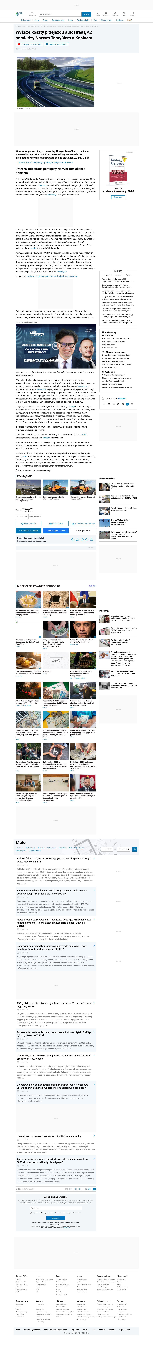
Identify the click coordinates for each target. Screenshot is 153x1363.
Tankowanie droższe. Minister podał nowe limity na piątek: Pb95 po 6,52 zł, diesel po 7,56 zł (117, 304)
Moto (95, 20)
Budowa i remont (122, 1196)
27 (118, 404)
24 (104, 404)
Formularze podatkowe (124, 1224)
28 (123, 404)
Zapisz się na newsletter (86, 523)
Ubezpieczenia (41, 1194)
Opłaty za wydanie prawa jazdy (113, 375)
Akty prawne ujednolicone (64, 1224)
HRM (37, 1201)
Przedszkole (40, 1214)
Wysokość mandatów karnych (113, 381)
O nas (18, 1239)
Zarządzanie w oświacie (44, 1224)
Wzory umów (121, 1221)
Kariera (85, 1239)
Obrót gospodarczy (22, 1194)
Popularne (108, 275)
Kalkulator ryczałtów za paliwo (113, 342)
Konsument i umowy (63, 1194)
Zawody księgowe (21, 1199)
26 (114, 404)
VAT (84, 434)
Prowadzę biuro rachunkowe (106, 1191)
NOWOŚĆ (118, 188)
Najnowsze (118, 275)
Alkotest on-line (35, 788)
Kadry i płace (20, 1224)
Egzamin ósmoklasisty (43, 1229)
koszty (72, 406)
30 (132, 404)
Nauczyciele (40, 1219)
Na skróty (120, 1210)
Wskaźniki (110, 371)
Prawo (70, 20)
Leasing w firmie (81, 1199)
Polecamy (104, 610)
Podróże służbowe (103, 1221)
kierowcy (43, 185)
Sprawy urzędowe (62, 1196)
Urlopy (38, 1196)
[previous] (66, 1126)
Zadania (18, 1219)
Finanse (119, 1194)
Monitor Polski (60, 1216)
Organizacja (20, 1214)
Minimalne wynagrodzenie (105, 1216)
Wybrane (129, 275)
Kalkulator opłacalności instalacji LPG (116, 338)
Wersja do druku (30, 523)
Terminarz (110, 398)
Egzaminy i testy (41, 1221)
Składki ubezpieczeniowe (105, 1219)
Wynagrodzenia (41, 1191)
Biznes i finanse (81, 1189)
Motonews (35, 26)
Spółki (78, 1191)
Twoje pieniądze (83, 20)
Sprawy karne (60, 1191)
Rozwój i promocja (22, 1221)
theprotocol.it (121, 1226)
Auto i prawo (51, 785)
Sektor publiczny (58, 20)
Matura (38, 1226)
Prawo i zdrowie (61, 1204)
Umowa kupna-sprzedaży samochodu (116, 355)
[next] (94, 1126)
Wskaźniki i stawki (103, 1210)
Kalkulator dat (81, 1214)
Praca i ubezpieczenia (83, 1194)
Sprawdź (118, 197)
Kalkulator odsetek (82, 1221)
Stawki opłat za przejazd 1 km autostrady (117, 378)
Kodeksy (59, 1226)
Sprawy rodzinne (61, 1189)
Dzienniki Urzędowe (62, 1219)
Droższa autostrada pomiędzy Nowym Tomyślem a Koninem (45, 162)
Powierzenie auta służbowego (113, 361)
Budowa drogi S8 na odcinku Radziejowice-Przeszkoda (52, 276)
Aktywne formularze (115, 352)
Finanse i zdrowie (82, 1201)
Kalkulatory (110, 332)
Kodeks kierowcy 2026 (118, 191)
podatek (46, 438)
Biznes (45, 20)
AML (98, 1201)
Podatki (18, 1189)
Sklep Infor (59, 1201)
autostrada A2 (22, 516)
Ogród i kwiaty (121, 1199)
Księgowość (25, 20)
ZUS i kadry (19, 1196)
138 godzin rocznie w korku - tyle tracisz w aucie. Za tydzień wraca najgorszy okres (117, 298)
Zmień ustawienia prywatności (55, 1239)
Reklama (112, 1239)
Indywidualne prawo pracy (44, 1189)
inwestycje (62, 271)
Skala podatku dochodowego (106, 1226)
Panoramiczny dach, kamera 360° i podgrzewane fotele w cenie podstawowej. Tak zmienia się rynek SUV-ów (117, 280)
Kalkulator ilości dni (109, 348)
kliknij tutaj (67, 1165)
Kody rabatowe (122, 1219)
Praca (58, 1199)
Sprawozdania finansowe (105, 1199)
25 (109, 404)
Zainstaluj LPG (21, 788)
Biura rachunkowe (103, 1186)
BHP (37, 1199)
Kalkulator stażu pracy (83, 1224)
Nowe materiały (106, 478)
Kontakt (102, 1239)
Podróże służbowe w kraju (112, 384)
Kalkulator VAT (81, 1219)
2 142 (88, 1127)
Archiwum (120, 1216)
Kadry (36, 20)
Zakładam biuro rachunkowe (106, 1189)
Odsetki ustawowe (103, 1224)
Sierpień (122, 398)
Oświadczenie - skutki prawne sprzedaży (117, 364)
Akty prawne (60, 1210)
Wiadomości (121, 1189)
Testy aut (41, 785)
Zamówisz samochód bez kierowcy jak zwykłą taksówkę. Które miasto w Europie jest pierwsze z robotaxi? (117, 292)
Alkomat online (107, 335)
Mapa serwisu (124, 1239)
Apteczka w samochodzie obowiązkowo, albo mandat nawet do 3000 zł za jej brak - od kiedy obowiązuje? (117, 322)
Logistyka (62, 785)
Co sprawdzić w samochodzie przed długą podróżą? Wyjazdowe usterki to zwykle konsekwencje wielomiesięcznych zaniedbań (117, 316)
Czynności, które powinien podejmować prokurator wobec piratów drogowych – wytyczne (116, 310)
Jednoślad (73, 785)
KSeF (129, 20)
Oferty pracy (121, 1229)
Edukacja (119, 20)
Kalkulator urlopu (108, 345)
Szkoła (38, 1216)
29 (127, 404)
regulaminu (56, 1150)
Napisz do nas (57, 523)
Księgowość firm (22, 1186)
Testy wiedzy (40, 1231)
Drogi (43, 26)
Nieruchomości (106, 20)
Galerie (82, 785)
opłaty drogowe (35, 516)
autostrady (51, 195)
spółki (33, 248)
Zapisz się (56, 1155)
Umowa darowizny (109, 368)
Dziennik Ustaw (61, 1214)
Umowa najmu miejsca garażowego (115, 358)
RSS (93, 1239)
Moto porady (30, 785)
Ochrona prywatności (32, 1239)
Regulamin (75, 1239)
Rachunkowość (21, 1191)
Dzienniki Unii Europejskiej (64, 1221)
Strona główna (20, 26)
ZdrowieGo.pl (121, 1214)
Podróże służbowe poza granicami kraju (117, 387)
